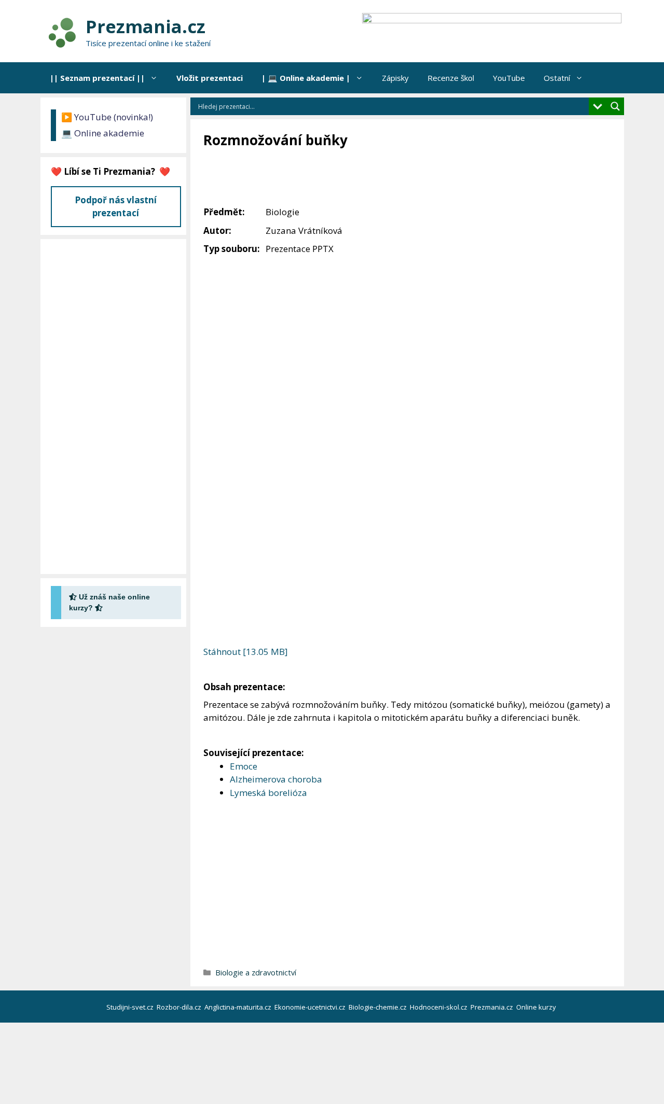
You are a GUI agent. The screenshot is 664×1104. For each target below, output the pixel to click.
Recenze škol (450, 78)
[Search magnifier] (615, 106)
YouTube (509, 78)
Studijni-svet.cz (130, 1007)
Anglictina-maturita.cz (238, 1007)
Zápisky (395, 78)
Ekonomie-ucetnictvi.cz (310, 1007)
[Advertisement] (392, 178)
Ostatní (557, 78)
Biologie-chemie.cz (378, 1007)
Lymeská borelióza (268, 793)
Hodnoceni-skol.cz (439, 1007)
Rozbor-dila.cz (180, 1007)
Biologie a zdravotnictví (255, 972)
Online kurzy (537, 1007)
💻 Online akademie (102, 133)
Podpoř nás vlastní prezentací (116, 206)
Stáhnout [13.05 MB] (245, 652)
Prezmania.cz (145, 26)
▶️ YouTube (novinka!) (107, 117)
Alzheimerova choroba (276, 779)
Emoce (243, 766)
